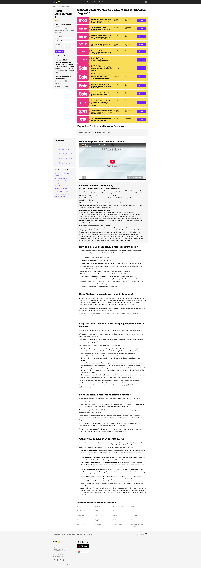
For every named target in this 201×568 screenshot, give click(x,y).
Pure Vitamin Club (81, 511)
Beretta (133, 520)
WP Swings (98, 511)
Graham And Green (118, 506)
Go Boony (133, 506)
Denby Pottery (80, 520)
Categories (89, 2)
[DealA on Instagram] (57, 560)
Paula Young (134, 515)
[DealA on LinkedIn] (64, 560)
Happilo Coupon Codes (62, 188)
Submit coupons (103, 2)
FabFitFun (115, 520)
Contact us (89, 534)
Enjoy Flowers (98, 520)
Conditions (57, 44)
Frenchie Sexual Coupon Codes (62, 182)
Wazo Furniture (81, 524)
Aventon (79, 506)
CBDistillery (98, 524)
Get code (141, 20)
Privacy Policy (65, 564)
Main (54, 6)
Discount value (58, 40)
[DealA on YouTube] (61, 560)
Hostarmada (116, 511)
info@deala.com (59, 556)
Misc (56, 20)
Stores (95, 2)
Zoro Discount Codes (61, 191)
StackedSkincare (117, 524)
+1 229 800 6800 (60, 554)
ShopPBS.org (98, 515)
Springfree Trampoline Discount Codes (62, 195)
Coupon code (58, 36)
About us (111, 2)
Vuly (132, 511)
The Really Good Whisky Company (137, 525)
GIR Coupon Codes (61, 178)
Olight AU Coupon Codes (63, 186)
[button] (106, 20)
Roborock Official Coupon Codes (63, 174)
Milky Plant (98, 506)
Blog (77, 534)
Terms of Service (57, 564)
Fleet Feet (115, 515)
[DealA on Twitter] (54, 560)
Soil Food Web (80, 515)
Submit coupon (59, 51)
